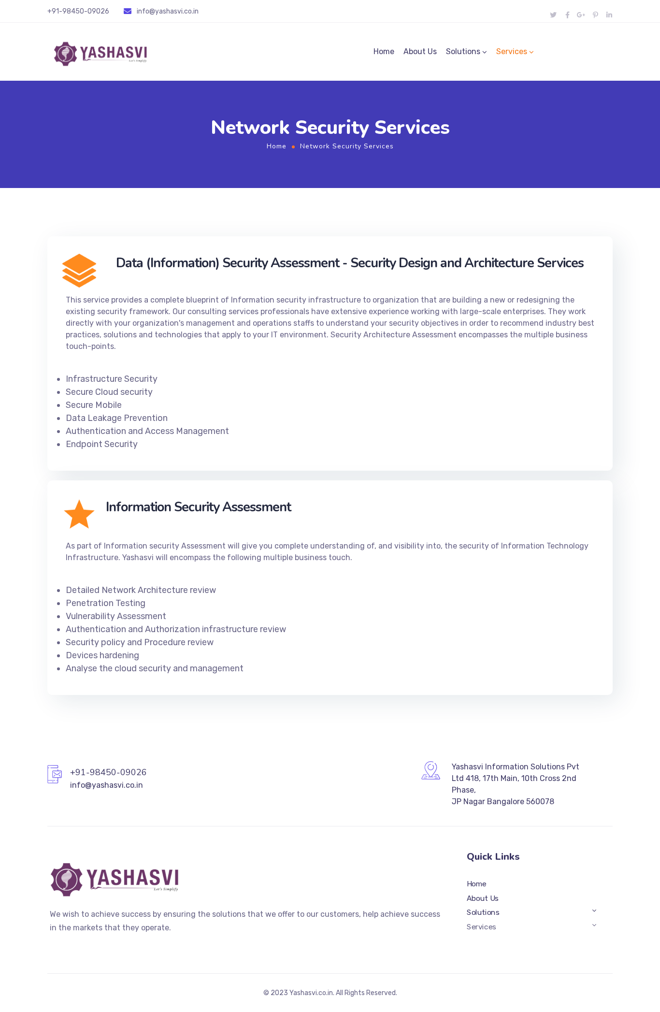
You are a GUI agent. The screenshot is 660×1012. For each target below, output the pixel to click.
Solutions (463, 51)
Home (383, 51)
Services (511, 51)
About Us (420, 51)
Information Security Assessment (198, 507)
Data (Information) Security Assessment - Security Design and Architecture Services (350, 263)
